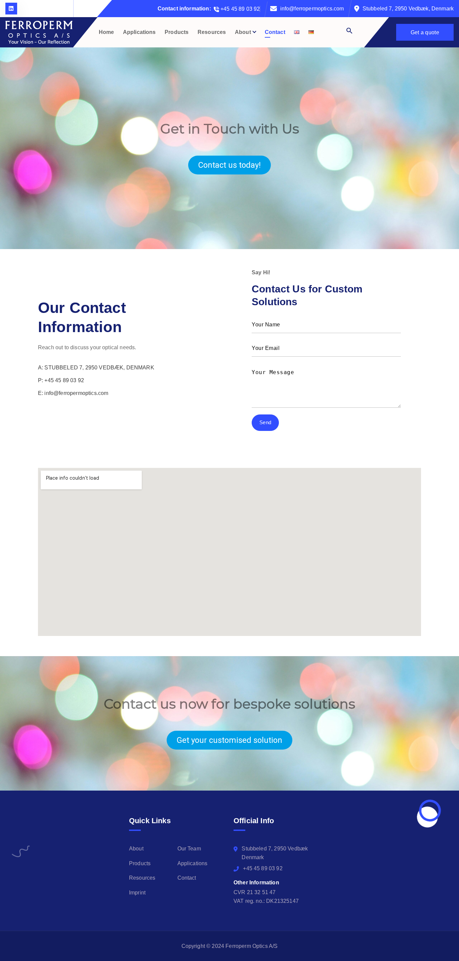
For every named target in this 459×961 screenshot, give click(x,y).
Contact (275, 32)
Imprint (137, 892)
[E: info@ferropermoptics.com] (73, 393)
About (243, 32)
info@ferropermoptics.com (312, 8)
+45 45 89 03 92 (239, 9)
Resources (212, 32)
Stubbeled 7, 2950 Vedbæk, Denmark (408, 8)
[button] (338, 30)
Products (177, 32)
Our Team (189, 848)
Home (106, 32)
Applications (139, 32)
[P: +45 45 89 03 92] (61, 380)
